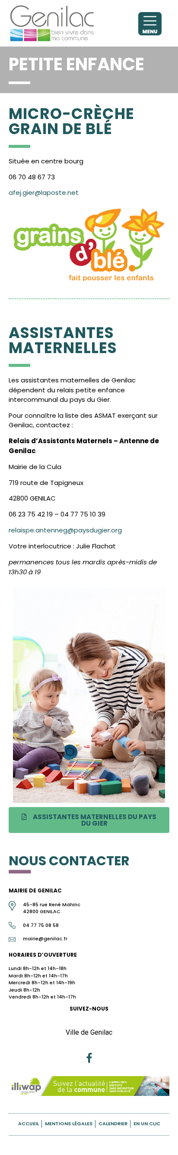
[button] (89, 820)
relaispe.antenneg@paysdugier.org (65, 530)
